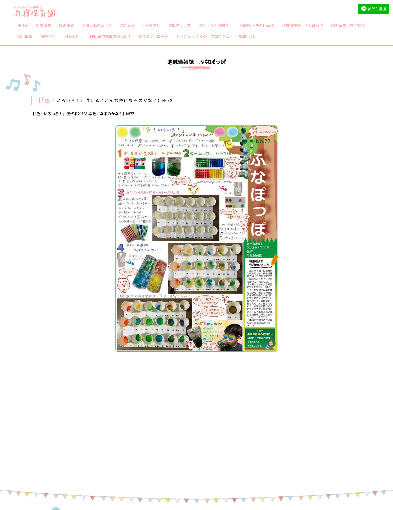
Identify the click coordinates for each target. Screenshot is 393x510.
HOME (22, 25)
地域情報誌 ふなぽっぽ (302, 25)
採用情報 (24, 36)
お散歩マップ (179, 25)
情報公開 (47, 36)
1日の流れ (151, 25)
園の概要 (66, 25)
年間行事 (127, 25)
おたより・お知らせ (215, 25)
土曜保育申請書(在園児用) (108, 36)
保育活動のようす (97, 25)
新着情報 (43, 25)
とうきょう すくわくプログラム (202, 36)
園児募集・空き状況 (348, 25)
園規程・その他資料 (257, 25)
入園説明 (70, 36)
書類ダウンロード (153, 36)
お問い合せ (246, 36)
